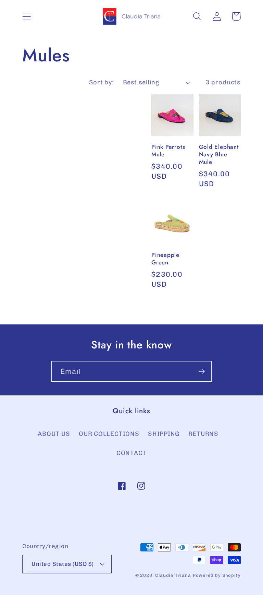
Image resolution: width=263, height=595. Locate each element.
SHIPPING (163, 434)
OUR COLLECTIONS (109, 434)
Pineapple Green (165, 258)
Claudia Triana (173, 575)
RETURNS (203, 434)
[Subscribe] (201, 371)
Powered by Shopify (217, 575)
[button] (26, 16)
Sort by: (101, 82)
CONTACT (131, 453)
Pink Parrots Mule (168, 150)
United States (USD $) (63, 563)
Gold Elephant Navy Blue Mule (219, 154)
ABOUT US (54, 434)
